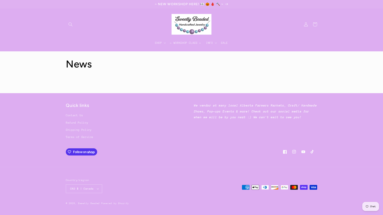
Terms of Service (79, 137)
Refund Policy (77, 122)
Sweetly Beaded (89, 203)
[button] (70, 24)
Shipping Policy (79, 129)
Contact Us (74, 115)
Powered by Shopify (115, 203)
